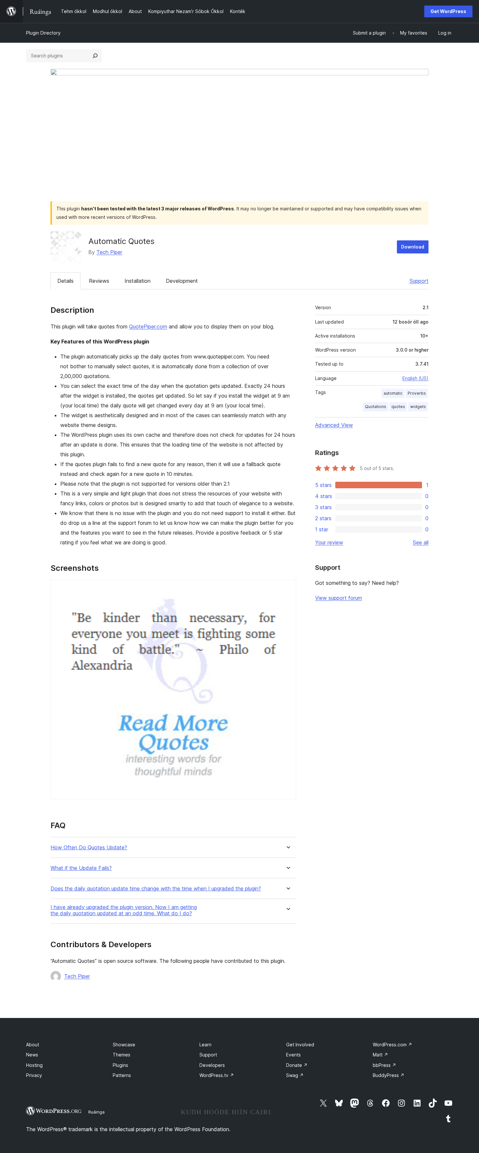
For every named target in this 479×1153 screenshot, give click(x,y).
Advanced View (334, 425)
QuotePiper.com (148, 326)
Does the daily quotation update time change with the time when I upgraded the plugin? (156, 889)
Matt (380, 1054)
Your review (329, 542)
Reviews (99, 281)
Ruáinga (96, 1112)
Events (293, 1054)
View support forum (338, 598)
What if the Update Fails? (81, 868)
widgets (418, 406)
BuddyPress (388, 1075)
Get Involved (300, 1044)
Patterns (122, 1075)
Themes (121, 1054)
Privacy (34, 1075)
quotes (398, 406)
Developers (212, 1065)
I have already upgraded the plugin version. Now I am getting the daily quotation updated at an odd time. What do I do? (124, 910)
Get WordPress (448, 11)
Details (65, 281)
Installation (137, 281)
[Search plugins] (95, 55)
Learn (205, 1044)
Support (419, 281)
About (32, 1044)
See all (420, 542)
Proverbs (417, 393)
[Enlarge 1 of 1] (287, 588)
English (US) (415, 378)
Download (412, 247)
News (32, 1054)
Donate (297, 1065)
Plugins (120, 1065)
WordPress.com (392, 1044)
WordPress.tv (216, 1075)
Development (182, 281)
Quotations (375, 406)
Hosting (34, 1065)
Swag (295, 1075)
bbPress (384, 1065)
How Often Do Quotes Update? (89, 847)
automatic (393, 393)
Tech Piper (109, 252)
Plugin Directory (43, 33)
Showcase (124, 1044)
